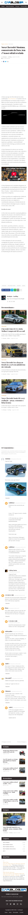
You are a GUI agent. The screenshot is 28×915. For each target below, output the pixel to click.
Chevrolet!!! (8, 678)
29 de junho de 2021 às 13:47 (14, 622)
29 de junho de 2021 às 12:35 (20, 547)
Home (3, 6)
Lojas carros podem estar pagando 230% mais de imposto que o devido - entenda (13, 874)
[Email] (7, 61)
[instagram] (8, 301)
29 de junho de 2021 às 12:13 (20, 503)
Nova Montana (12, 98)
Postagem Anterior (6, 742)
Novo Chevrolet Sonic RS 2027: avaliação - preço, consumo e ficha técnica (13, 400)
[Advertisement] (14, 24)
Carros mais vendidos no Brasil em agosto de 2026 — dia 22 (10, 768)
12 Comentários (6, 58)
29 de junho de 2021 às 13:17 (14, 608)
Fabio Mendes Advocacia (8, 872)
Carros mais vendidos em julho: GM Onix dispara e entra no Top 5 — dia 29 (10, 801)
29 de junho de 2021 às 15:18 (17, 678)
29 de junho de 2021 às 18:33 (19, 707)
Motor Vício (5, 862)
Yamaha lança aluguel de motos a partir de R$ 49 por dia (10, 751)
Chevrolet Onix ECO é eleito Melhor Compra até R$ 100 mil (13, 330)
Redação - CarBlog (12, 296)
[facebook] (10, 301)
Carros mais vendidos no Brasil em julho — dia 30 (10, 782)
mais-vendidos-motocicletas (14, 849)
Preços (17, 6)
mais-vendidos (14, 842)
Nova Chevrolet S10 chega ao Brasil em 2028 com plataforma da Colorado (13, 364)
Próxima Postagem (21, 742)
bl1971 (6, 608)
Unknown (8, 691)
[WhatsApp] (15, 290)
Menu (2, 2)
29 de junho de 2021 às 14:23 (18, 631)
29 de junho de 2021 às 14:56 (15, 663)
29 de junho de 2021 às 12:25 (20, 595)
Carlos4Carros (13, 570)
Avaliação (3, 395)
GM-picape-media (11, 285)
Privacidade (15, 912)
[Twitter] (5, 61)
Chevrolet (10, 44)
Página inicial (4, 44)
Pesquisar (26, 2)
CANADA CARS (9, 595)
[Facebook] (3, 61)
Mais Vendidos (10, 6)
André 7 (7, 664)
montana (19, 285)
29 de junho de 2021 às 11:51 (16, 458)
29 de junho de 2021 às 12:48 (14, 571)
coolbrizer (11, 503)
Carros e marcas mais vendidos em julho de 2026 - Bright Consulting (10, 792)
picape (23, 285)
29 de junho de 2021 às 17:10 (16, 691)
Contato (21, 912)
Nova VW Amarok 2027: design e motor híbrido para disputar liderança (10, 761)
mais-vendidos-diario (14, 844)
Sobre (10, 912)
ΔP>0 (14, 851)
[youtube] (14, 301)
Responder (8, 498)
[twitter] (12, 301)
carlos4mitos (8, 631)
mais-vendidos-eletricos (14, 846)
